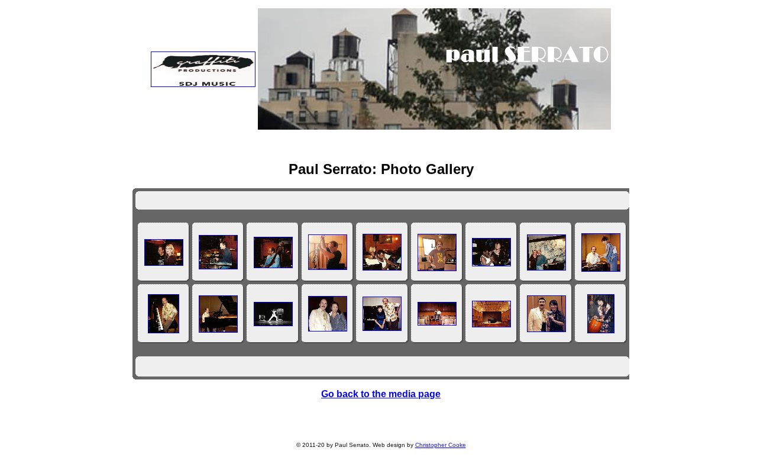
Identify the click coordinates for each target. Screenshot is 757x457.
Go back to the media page (381, 394)
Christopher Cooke (440, 445)
